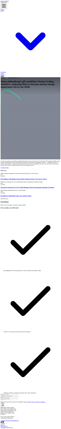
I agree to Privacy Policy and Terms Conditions (12, 402)
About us (3, 74)
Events (2, 73)
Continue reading (5, 167)
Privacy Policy (4, 426)
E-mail (2, 399)
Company (3, 395)
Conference (3, 72)
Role (2, 397)
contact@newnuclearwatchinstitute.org (10, 420)
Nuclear (2, 9)
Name (2, 394)
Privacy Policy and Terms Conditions (36, 402)
